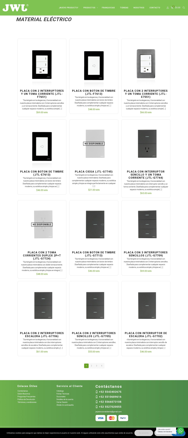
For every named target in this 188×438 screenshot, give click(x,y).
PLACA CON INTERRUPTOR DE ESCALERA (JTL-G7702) (146, 335)
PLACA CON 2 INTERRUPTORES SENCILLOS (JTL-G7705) (94, 335)
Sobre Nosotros (24, 394)
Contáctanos (23, 391)
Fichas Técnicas (63, 394)
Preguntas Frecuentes (26, 397)
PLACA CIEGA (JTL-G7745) (94, 171)
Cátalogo (60, 391)
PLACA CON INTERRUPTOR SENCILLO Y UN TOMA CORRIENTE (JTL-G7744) (146, 174)
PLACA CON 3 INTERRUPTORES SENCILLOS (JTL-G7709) (146, 254)
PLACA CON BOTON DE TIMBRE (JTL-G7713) (94, 254)
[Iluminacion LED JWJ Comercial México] (16, 7)
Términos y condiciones (27, 402)
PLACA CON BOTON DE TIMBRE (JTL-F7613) (94, 92)
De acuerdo (144, 433)
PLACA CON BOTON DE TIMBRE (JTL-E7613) (42, 173)
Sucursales (61, 397)
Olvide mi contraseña (65, 405)
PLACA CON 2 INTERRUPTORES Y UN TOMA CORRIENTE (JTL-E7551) (146, 93)
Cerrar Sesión (62, 402)
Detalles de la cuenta (65, 399)
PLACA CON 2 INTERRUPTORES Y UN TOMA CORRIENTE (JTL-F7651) (42, 93)
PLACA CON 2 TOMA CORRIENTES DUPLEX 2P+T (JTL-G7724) (42, 255)
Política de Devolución (26, 399)
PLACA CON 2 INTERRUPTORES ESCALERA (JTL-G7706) (42, 335)
